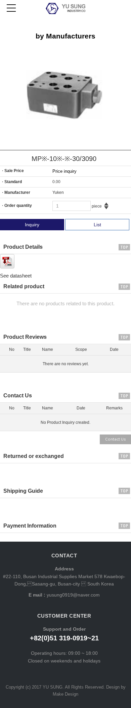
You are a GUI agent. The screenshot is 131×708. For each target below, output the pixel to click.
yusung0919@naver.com (72, 595)
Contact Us (115, 439)
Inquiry (32, 224)
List (97, 224)
